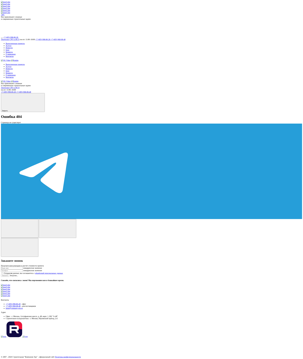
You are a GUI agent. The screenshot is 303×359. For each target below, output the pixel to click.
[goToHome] (151, 291)
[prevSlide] (19, 228)
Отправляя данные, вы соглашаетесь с (33, 273)
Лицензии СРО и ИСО (10, 39)
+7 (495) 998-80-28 (11, 37)
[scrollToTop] (18, 355)
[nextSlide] (57, 228)
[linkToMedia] (4, 336)
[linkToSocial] (36, 37)
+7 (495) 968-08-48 (58, 39)
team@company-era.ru (14, 308)
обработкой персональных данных (49, 273)
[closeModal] (19, 247)
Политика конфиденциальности (68, 357)
